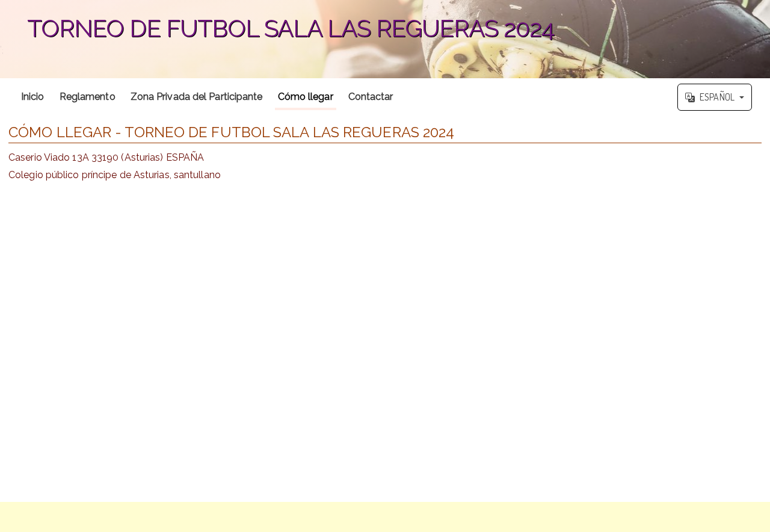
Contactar (370, 96)
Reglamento (88, 96)
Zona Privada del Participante (197, 96)
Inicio (33, 96)
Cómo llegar (305, 96)
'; (277, 35)
